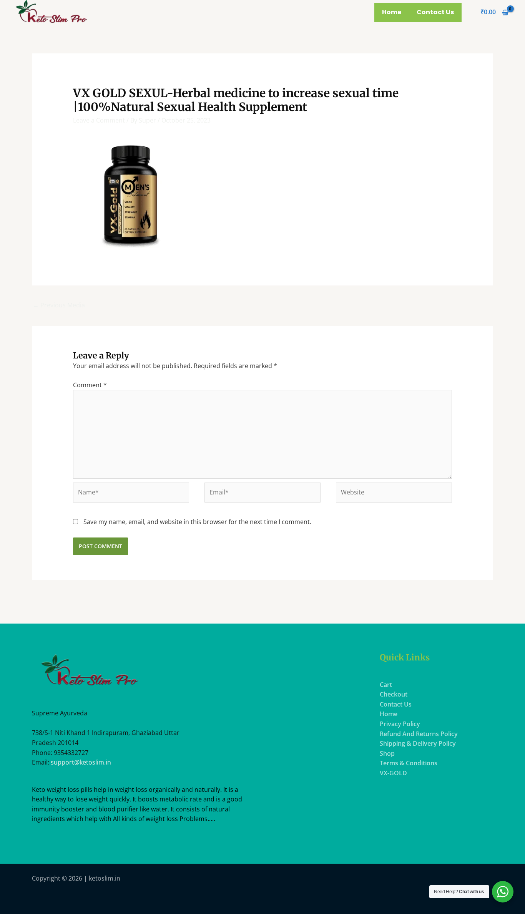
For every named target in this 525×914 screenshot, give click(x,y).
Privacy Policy (400, 724)
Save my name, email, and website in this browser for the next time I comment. (197, 522)
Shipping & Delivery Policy (418, 743)
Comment (90, 385)
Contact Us (435, 12)
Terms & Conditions (408, 763)
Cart (386, 684)
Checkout (393, 694)
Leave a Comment (99, 120)
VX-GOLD (393, 773)
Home (391, 12)
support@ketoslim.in (81, 762)
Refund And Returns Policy (419, 734)
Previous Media (59, 305)
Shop (387, 753)
